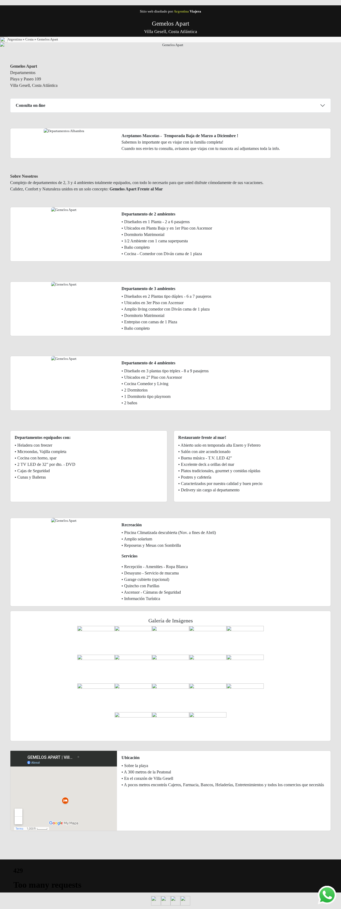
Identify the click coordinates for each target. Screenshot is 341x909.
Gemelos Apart (47, 39)
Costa (29, 39)
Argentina (15, 39)
